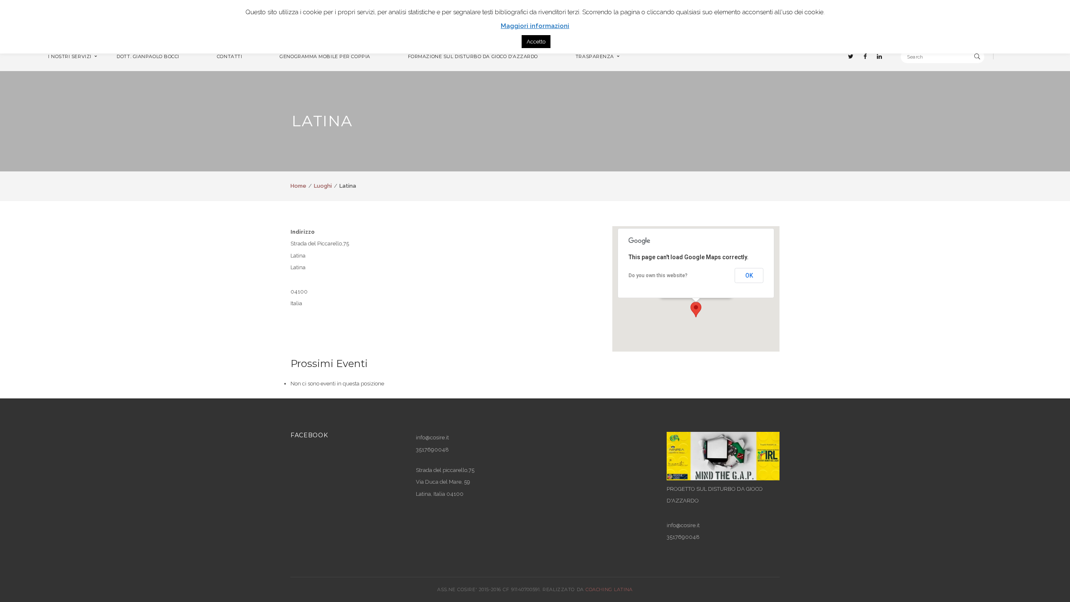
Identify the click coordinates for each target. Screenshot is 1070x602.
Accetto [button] (536, 41)
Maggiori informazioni (535, 26)
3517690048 (683, 537)
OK (749, 275)
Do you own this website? (658, 275)
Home (298, 186)
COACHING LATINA (609, 589)
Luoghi (323, 186)
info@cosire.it (432, 437)
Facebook (309, 435)
